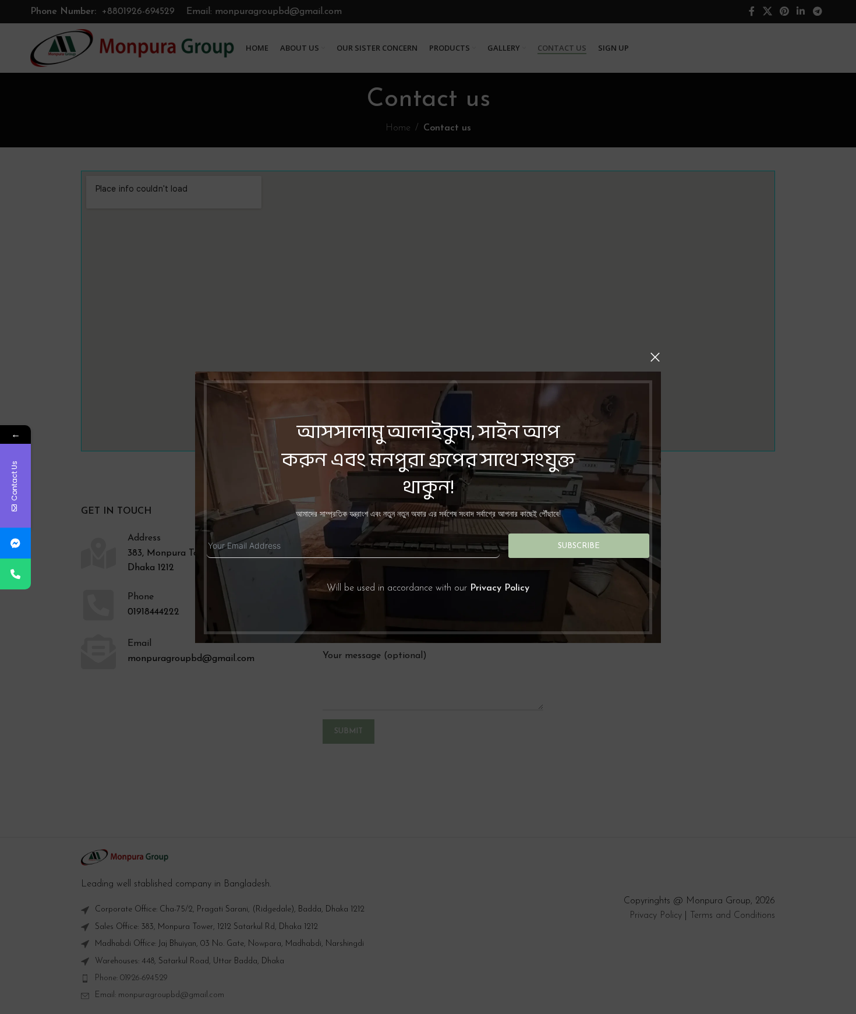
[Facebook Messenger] (15, 543)
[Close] (655, 357)
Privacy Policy (499, 588)
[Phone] (15, 574)
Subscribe (579, 545)
